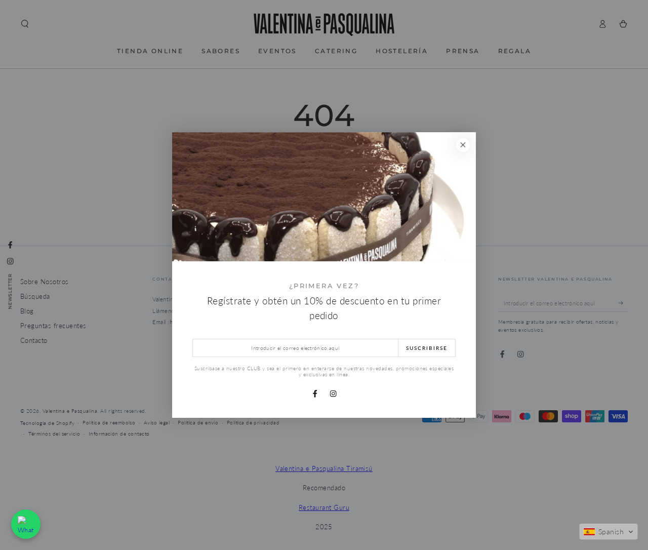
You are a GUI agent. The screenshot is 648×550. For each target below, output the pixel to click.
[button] (608, 532)
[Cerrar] (463, 145)
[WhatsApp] (25, 524)
